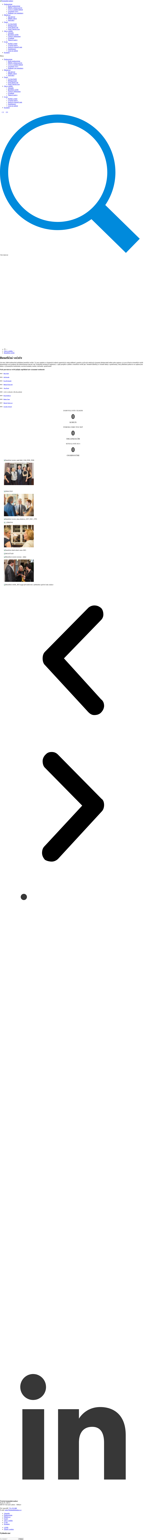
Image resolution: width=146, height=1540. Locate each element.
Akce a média (8, 31)
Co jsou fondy (12, 24)
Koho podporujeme (14, 6)
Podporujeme (8, 4)
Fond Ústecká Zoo (14, 29)
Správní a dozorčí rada (15, 47)
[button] (73, 56)
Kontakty (7, 52)
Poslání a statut (12, 43)
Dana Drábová (7, 395)
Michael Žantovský (8, 384)
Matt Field (6, 373)
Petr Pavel (6, 388)
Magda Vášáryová (8, 403)
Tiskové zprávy (13, 40)
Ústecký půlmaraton (14, 36)
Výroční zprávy (13, 45)
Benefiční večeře (13, 34)
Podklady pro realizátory (15, 13)
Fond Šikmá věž (13, 27)
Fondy (6, 22)
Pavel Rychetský (8, 381)
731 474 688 (13, 1508)
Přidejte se (7, 15)
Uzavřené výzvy (13, 11)
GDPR (6, 1527)
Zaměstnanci (12, 49)
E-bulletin (11, 38)
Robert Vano (7, 399)
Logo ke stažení (13, 51)
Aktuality (11, 33)
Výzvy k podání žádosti (15, 9)
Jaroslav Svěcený (8, 406)
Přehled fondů (12, 26)
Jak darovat (11, 17)
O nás (6, 42)
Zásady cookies (9, 1529)
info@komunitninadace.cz (13, 1510)
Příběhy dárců (12, 18)
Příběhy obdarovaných (15, 8)
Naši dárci (11, 20)
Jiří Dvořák (6, 377)
